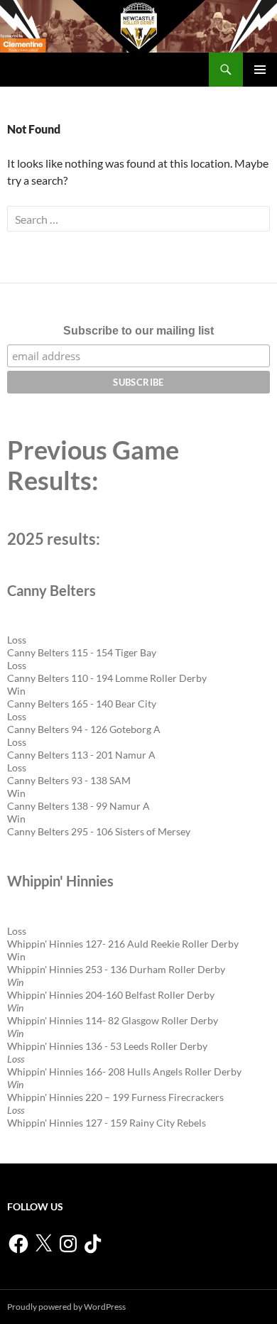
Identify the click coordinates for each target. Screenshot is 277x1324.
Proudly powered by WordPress (66, 1306)
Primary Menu (260, 70)
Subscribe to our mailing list (138, 331)
